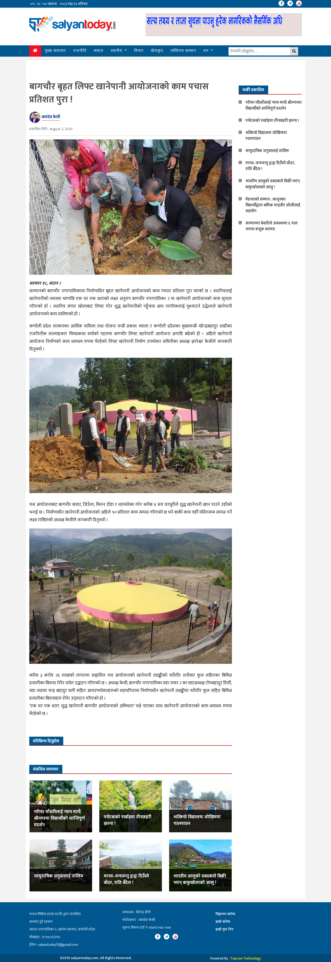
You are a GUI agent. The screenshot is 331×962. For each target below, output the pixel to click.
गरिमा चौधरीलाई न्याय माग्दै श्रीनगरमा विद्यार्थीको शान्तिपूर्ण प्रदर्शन (59, 818)
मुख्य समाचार (55, 50)
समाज (98, 50)
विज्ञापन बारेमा (225, 914)
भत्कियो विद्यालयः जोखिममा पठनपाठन (197, 820)
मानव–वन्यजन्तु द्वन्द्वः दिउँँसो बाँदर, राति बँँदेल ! (126, 879)
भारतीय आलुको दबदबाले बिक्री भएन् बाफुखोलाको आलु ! (200, 879)
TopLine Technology (245, 958)
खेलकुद (157, 50)
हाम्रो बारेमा (222, 922)
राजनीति (79, 50)
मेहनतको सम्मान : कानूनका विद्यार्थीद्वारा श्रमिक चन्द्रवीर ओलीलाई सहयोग (272, 205)
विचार (139, 50)
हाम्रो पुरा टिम (224, 929)
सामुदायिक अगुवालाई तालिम (58, 876)
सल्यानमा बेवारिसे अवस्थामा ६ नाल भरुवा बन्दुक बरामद (271, 226)
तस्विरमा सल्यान (183, 50)
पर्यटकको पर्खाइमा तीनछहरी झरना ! (127, 820)
